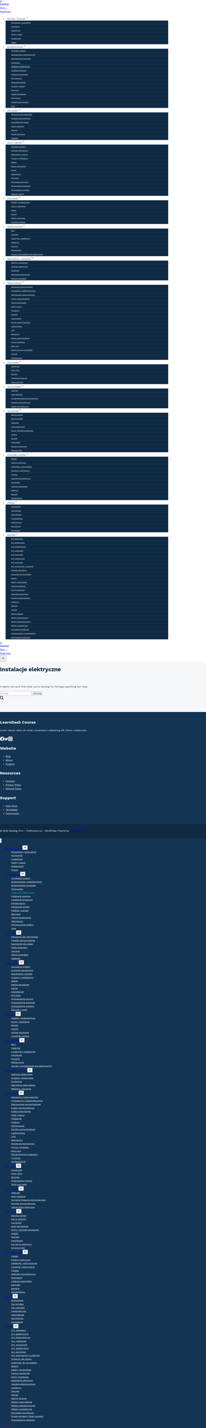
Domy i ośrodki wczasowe (22, 431)
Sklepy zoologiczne (19, 626)
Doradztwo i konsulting (21, 23)
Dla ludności (16, 515)
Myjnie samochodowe (20, 338)
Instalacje (15, 311)
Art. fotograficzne (18, 547)
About (9, 760)
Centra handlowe (18, 586)
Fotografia (15, 366)
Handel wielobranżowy (20, 598)
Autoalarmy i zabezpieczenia (23, 291)
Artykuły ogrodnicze (19, 151)
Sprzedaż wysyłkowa (20, 630)
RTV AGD (15, 178)
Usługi (9, 1297)
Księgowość (16, 38)
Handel (9, 1327)
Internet (14, 391)
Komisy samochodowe (20, 322)
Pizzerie (14, 246)
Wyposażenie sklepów (20, 637)
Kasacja (14, 314)
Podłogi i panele (18, 86)
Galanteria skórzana (19, 594)
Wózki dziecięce (18, 134)
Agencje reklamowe (19, 263)
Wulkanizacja (16, 358)
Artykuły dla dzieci (19, 570)
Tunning (14, 354)
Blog (8, 756)
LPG (12, 330)
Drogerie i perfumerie (20, 471)
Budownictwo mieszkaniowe (23, 55)
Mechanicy (15, 334)
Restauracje (16, 250)
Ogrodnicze (16, 526)
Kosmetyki (15, 482)
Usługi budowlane (18, 94)
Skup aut (15, 346)
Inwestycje (15, 30)
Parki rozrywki (17, 382)
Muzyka (14, 374)
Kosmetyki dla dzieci (20, 122)
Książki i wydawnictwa (20, 202)
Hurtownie (15, 27)
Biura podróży (17, 419)
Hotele (14, 435)
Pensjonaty (15, 442)
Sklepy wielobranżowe (20, 622)
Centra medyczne (18, 463)
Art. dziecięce (17, 539)
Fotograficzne (17, 519)
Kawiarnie (15, 242)
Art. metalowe (17, 551)
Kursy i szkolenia (18, 206)
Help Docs (11, 805)
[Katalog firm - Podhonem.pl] (5, 11)
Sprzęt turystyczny (19, 446)
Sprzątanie (15, 530)
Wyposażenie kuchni (19, 182)
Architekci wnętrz (18, 51)
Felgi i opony (16, 307)
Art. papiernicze (18, 559)
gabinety (14, 490)
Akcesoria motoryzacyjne (22, 287)
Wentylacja (15, 98)
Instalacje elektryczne (20, 67)
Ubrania (14, 130)
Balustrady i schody (19, 154)
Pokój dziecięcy (17, 126)
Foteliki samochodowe (20, 118)
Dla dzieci (11, 933)
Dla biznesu (16, 511)
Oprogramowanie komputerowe (24, 398)
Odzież (14, 610)
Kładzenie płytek (18, 82)
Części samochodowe (20, 299)
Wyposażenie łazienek (20, 186)
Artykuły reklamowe (19, 267)
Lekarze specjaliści (19, 486)
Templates (12, 809)
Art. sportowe (17, 562)
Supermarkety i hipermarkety (23, 633)
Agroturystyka (17, 415)
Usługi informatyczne (20, 406)
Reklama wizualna (18, 278)
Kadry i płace (16, 34)
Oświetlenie (16, 174)
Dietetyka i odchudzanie (21, 467)
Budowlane (16, 507)
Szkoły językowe (18, 218)
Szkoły (14, 214)
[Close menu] (1, 840)
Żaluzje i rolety (17, 194)
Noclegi (14, 438)
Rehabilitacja (16, 498)
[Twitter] (6, 740)
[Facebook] (2, 740)
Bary (13, 231)
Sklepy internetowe (19, 618)
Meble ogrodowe (18, 166)
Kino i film (15, 370)
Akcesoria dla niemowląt (21, 114)
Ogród (13, 170)
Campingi (15, 423)
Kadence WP (77, 830)
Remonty (15, 90)
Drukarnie (15, 271)
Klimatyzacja (16, 78)
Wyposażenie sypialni (20, 190)
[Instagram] (10, 740)
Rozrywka (11, 1166)
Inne (13, 106)
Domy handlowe (18, 590)
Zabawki (14, 138)
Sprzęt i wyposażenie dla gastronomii (27, 254)
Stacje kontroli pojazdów (22, 350)
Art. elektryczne (18, 543)
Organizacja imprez (19, 378)
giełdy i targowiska (19, 582)
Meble (14, 162)
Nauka (13, 210)
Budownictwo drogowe (21, 59)
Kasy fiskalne (16, 395)
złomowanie (16, 319)
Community (12, 813)
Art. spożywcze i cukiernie (22, 566)
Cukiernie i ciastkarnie (20, 238)
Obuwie (14, 606)
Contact (10, 781)
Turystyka (11, 1212)
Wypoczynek (16, 450)
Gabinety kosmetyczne (21, 478)
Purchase (5, 1426)
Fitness (14, 475)
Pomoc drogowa (18, 342)
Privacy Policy (13, 784)
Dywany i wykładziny (19, 158)
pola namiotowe (18, 427)
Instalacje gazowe (18, 71)
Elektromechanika (18, 303)
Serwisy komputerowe (20, 403)
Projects (10, 764)
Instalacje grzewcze (19, 74)
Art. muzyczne (17, 555)
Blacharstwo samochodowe (23, 295)
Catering (14, 235)
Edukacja (11, 1014)
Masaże (14, 494)
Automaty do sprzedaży (21, 574)
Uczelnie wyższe (18, 222)
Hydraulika (15, 63)
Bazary (14, 578)
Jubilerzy (15, 602)
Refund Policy (14, 788)
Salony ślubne (17, 614)
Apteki (14, 459)
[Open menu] (3, 658)
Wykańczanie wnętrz (19, 102)
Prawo (13, 42)
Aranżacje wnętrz (18, 147)
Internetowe (16, 522)
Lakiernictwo (16, 326)
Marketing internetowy (20, 275)
